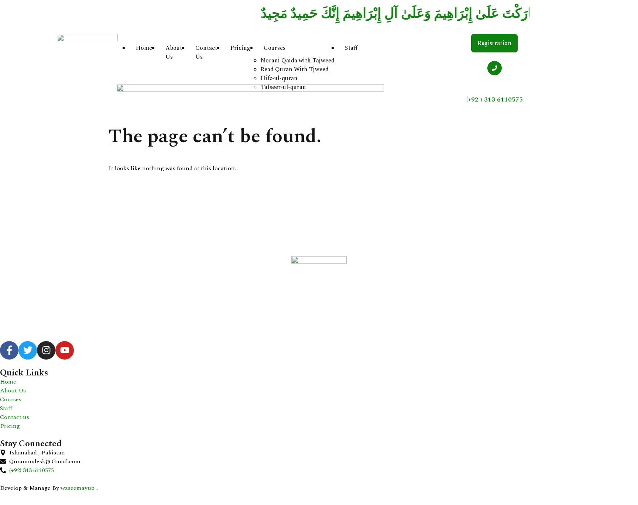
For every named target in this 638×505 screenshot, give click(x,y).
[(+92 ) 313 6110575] (494, 68)
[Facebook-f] (9, 350)
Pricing (240, 48)
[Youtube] (64, 350)
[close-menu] (128, 383)
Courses (274, 48)
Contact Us (206, 52)
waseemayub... (79, 488)
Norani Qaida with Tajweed (298, 60)
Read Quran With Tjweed (295, 69)
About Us (173, 52)
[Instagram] (46, 350)
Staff (351, 48)
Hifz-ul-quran (279, 78)
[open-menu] (373, 50)
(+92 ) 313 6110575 (494, 99)
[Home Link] (250, 89)
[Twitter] (27, 350)
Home (144, 48)
